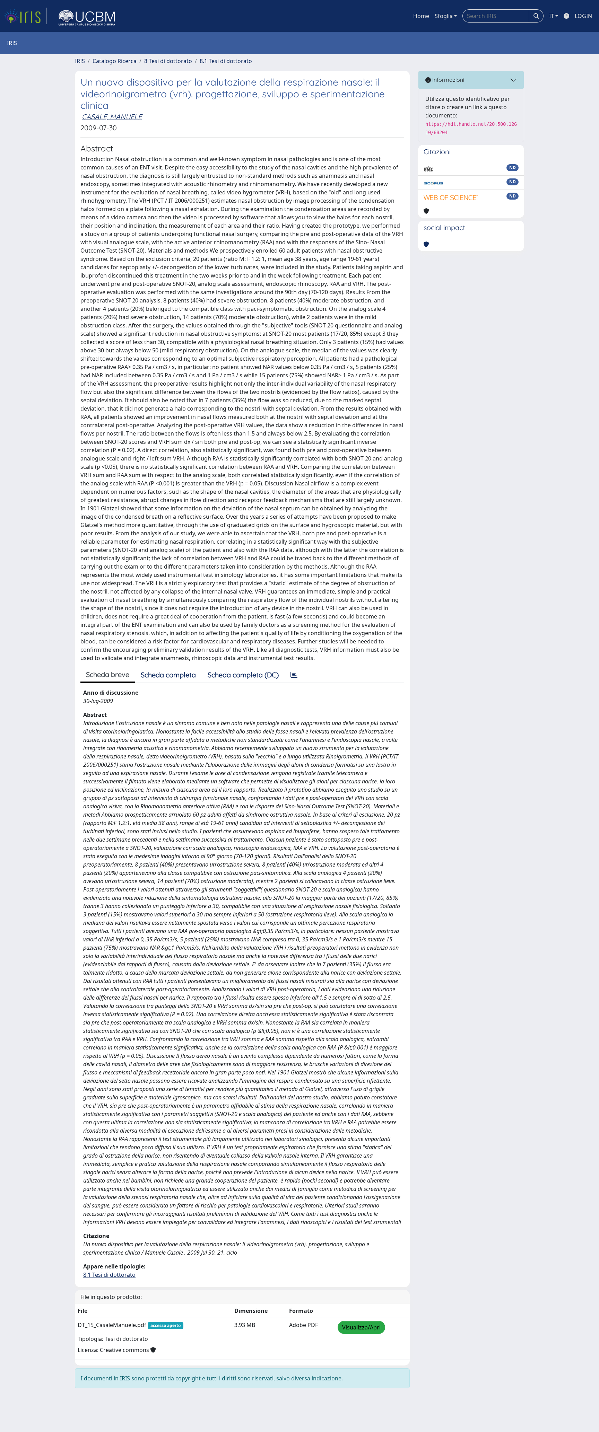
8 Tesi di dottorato (168, 61)
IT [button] (551, 16)
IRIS (80, 61)
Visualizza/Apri (361, 1327)
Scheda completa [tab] (168, 674)
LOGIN (583, 16)
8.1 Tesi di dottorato (226, 61)
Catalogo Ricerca (115, 61)
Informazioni (447, 79)
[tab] (294, 675)
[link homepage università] (87, 16)
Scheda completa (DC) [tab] (243, 674)
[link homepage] (25, 16)
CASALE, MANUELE (112, 116)
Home (421, 16)
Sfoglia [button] (444, 16)
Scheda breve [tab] (107, 674)
